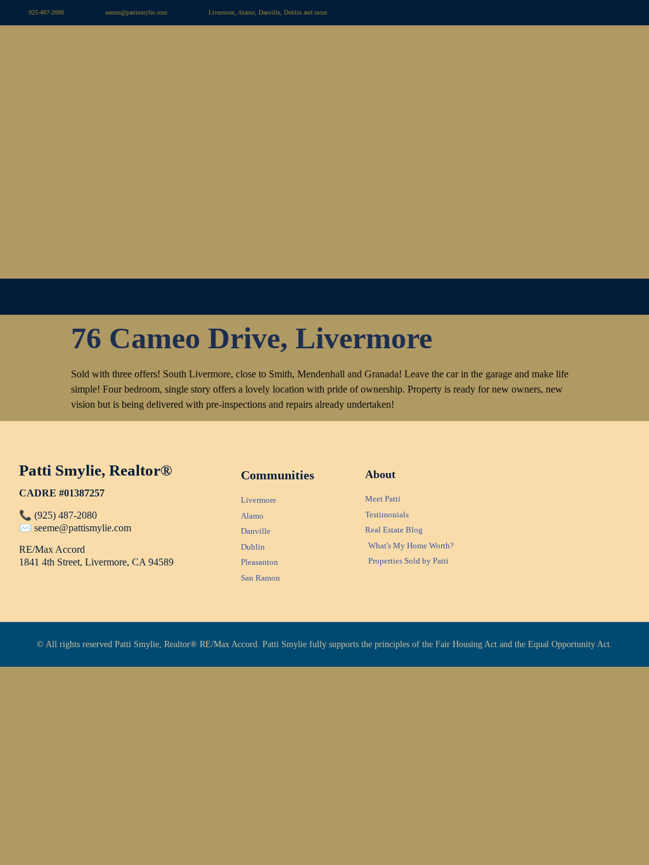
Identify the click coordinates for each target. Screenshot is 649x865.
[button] (324, 296)
